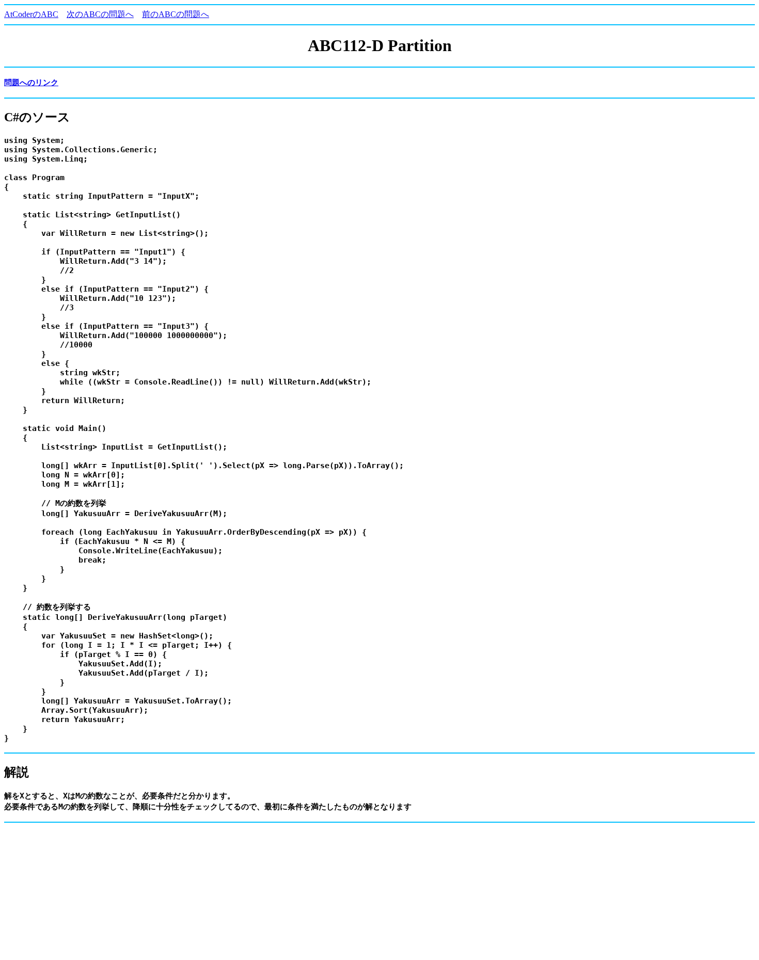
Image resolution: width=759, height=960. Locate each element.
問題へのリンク (31, 82)
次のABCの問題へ (100, 14)
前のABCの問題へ (175, 14)
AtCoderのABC (31, 14)
